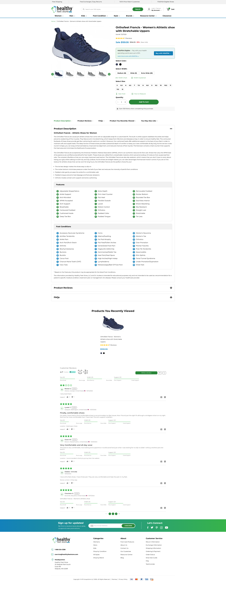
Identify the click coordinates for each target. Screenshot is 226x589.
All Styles (96, 554)
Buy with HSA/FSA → (163, 53)
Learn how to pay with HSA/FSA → (128, 56)
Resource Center (126, 554)
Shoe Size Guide (151, 558)
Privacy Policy (123, 579)
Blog (122, 558)
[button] (59, 16)
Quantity (119, 97)
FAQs (100, 121)
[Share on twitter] (165, 397)
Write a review (146, 373)
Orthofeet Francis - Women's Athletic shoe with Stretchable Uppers (79, 21)
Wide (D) (133, 73)
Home (53, 21)
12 (122, 89)
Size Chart (121, 94)
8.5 (147, 85)
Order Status (150, 554)
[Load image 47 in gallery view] (80, 74)
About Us (124, 545)
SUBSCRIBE (128, 526)
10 (161, 85)
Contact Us (124, 548)
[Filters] (160, 372)
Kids (94, 548)
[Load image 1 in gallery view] (58, 74)
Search (137, 9)
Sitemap (114, 579)
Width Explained (140, 78)
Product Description (62, 121)
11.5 (118, 89)
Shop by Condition (99, 551)
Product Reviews (85, 121)
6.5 (130, 85)
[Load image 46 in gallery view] (69, 74)
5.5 (121, 85)
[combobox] (112, 9)
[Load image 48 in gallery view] (91, 74)
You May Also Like (148, 121)
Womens (96, 542)
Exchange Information (154, 545)
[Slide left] (52, 74)
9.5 (156, 85)
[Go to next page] (119, 514)
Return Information (153, 542)
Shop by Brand (98, 558)
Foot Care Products (127, 542)
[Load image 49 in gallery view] (102, 74)
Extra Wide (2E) (147, 73)
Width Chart (122, 78)
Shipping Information (153, 548)
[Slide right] (109, 74)
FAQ (147, 561)
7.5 (139, 85)
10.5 (165, 85)
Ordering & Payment (153, 551)
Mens (95, 545)
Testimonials (150, 564)
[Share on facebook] (161, 397)
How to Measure (140, 94)
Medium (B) (121, 73)
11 (170, 85)
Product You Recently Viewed (122, 121)
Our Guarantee (126, 551)
